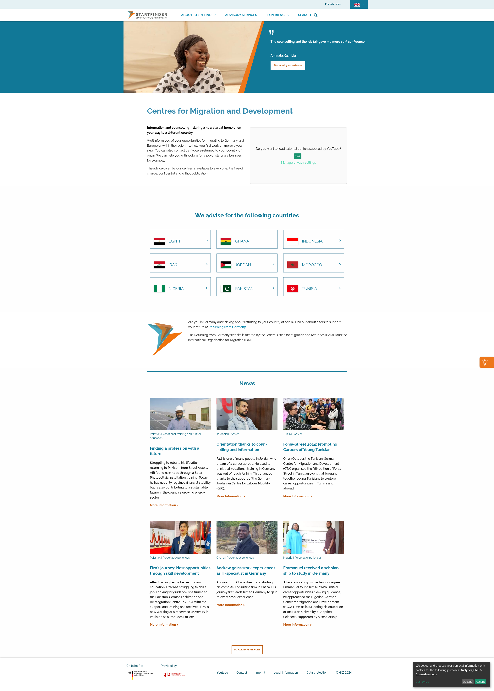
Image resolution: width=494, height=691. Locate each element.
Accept (480, 681)
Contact (241, 672)
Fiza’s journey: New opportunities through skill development (180, 571)
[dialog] (451, 674)
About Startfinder (198, 15)
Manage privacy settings (298, 162)
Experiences (277, 15)
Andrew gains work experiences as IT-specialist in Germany (246, 571)
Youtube (222, 672)
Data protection (316, 672)
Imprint (260, 672)
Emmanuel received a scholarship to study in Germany (311, 571)
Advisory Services (241, 15)
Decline (467, 681)
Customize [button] (422, 681)
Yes (297, 156)
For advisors (333, 4)
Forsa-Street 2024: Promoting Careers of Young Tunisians (310, 447)
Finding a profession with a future (174, 451)
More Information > (164, 505)
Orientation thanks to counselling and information (242, 447)
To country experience (288, 65)
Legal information (286, 672)
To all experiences (247, 649)
